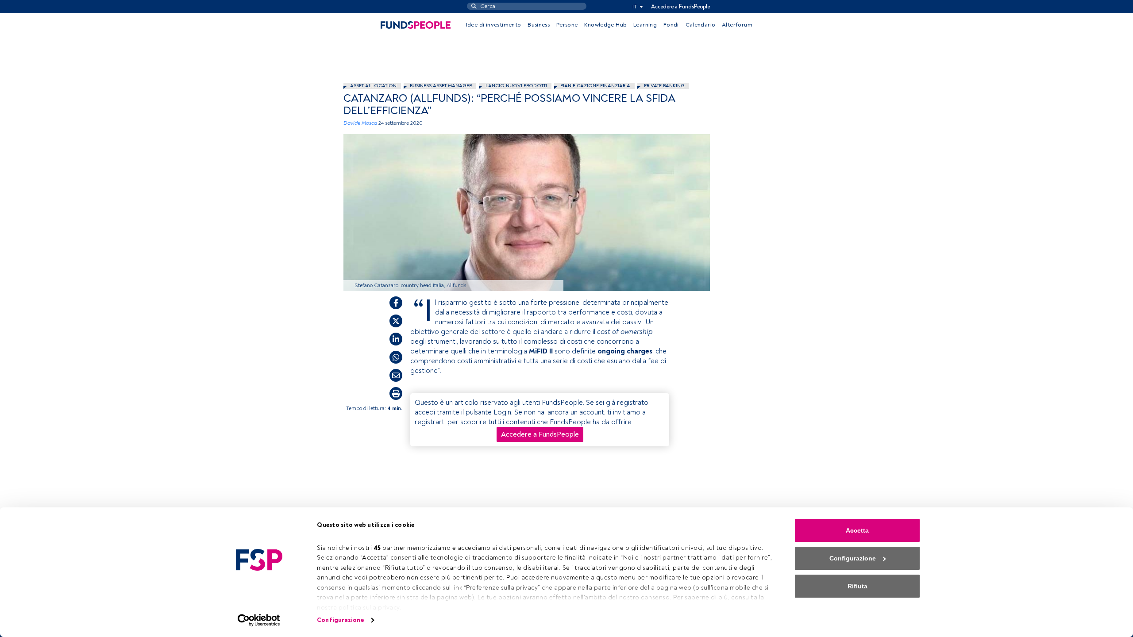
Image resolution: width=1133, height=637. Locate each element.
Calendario (701, 24)
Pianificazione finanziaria (595, 85)
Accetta (857, 530)
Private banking (664, 85)
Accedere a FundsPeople (680, 6)
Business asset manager (441, 85)
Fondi (671, 24)
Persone (567, 24)
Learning (645, 24)
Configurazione (340, 620)
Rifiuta (857, 586)
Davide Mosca (360, 123)
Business (539, 24)
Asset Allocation (373, 85)
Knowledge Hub (605, 24)
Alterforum (737, 24)
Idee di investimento (493, 24)
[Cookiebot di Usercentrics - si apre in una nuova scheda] (259, 620)
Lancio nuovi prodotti (516, 85)
